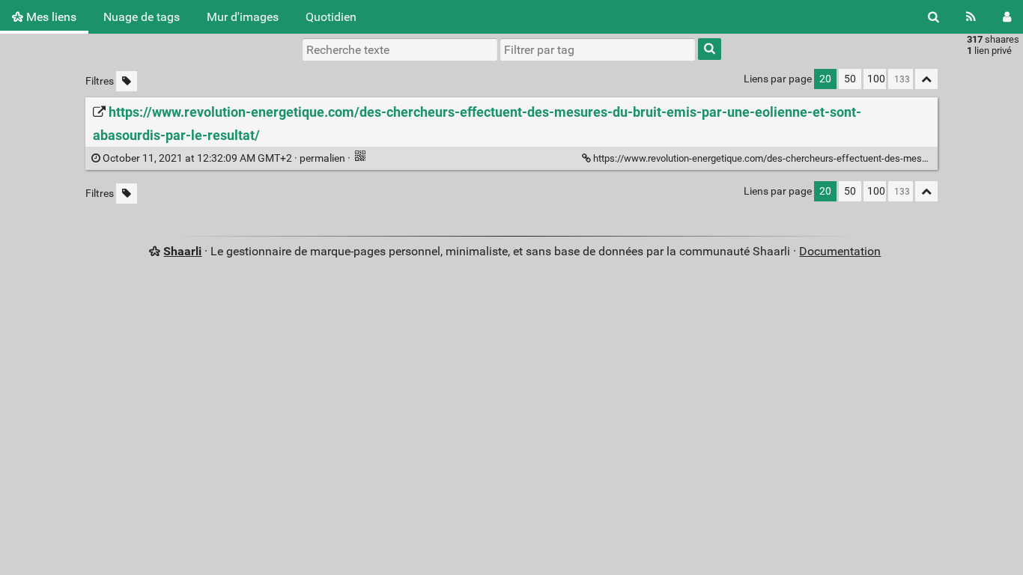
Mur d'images (243, 17)
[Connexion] (1007, 17)
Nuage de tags (141, 17)
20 (825, 79)
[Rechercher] (933, 17)
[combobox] (597, 49)
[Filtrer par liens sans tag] (126, 81)
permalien (223, 158)
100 (876, 79)
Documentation (840, 251)
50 (850, 79)
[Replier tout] (926, 79)
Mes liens (49, 17)
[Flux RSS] (971, 17)
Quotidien (331, 17)
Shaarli (182, 251)
